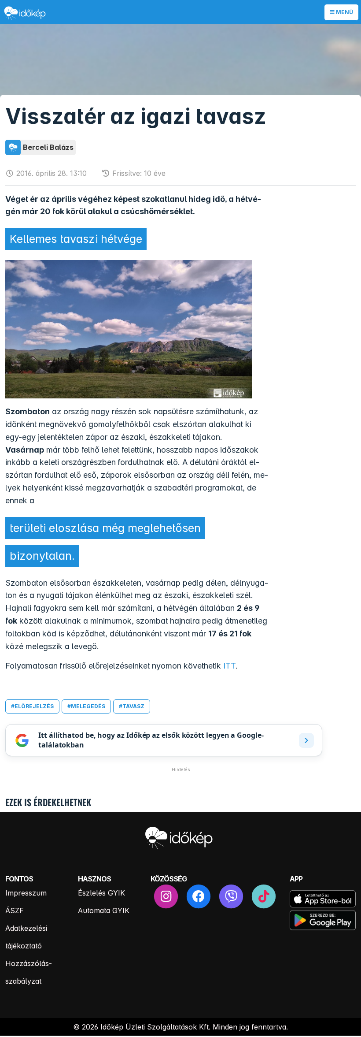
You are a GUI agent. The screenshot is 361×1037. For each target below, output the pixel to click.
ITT (229, 665)
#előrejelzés (32, 706)
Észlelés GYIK (101, 892)
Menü (344, 12)
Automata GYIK (103, 910)
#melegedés (86, 706)
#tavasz (131, 706)
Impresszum (26, 892)
